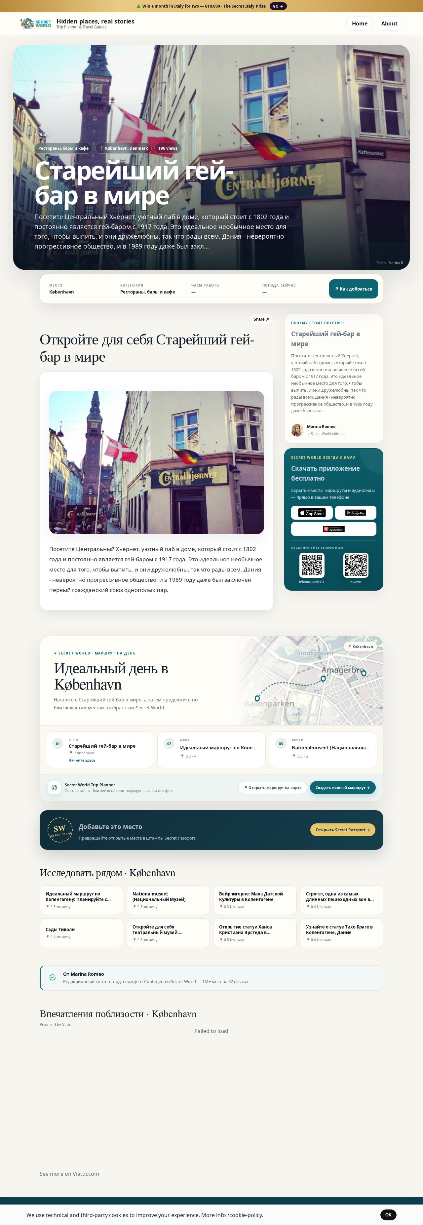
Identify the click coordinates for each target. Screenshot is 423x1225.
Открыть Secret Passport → (343, 830)
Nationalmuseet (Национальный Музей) (340, 747)
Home (359, 23)
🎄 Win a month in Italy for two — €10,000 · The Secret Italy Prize (209, 6)
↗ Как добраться (353, 289)
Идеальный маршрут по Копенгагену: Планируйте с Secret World (258, 747)
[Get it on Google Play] (356, 513)
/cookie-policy (244, 1215)
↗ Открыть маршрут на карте (273, 787)
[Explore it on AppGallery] (333, 529)
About (389, 23)
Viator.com (86, 1173)
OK (388, 1214)
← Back (42, 135)
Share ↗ (261, 319)
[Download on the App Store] (312, 513)
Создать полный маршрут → (343, 787)
